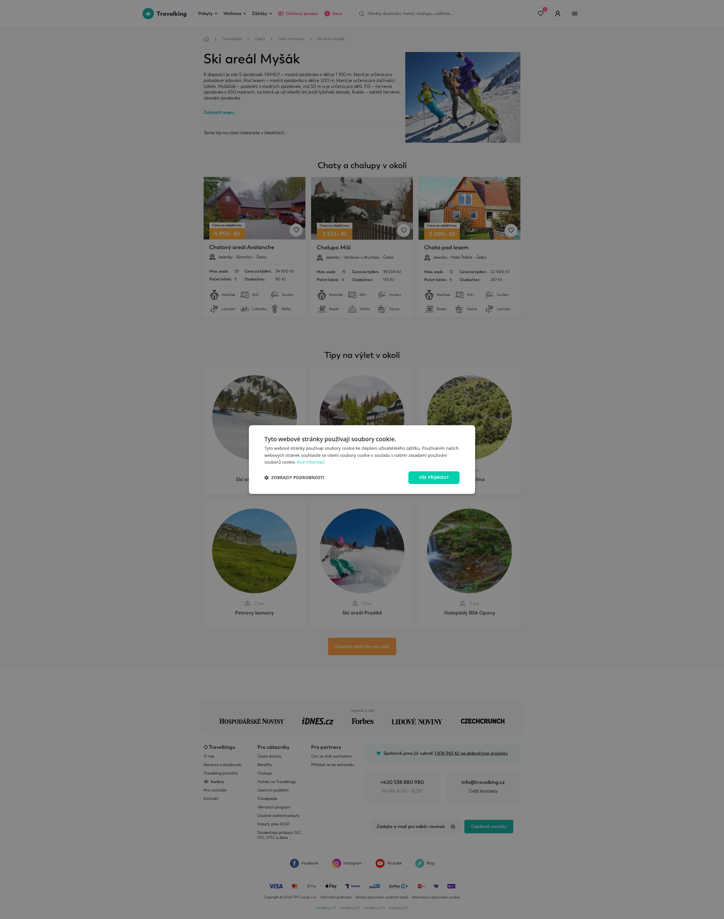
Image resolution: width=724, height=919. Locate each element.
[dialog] (362, 459)
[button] (294, 478)
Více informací (311, 462)
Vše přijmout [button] (434, 477)
